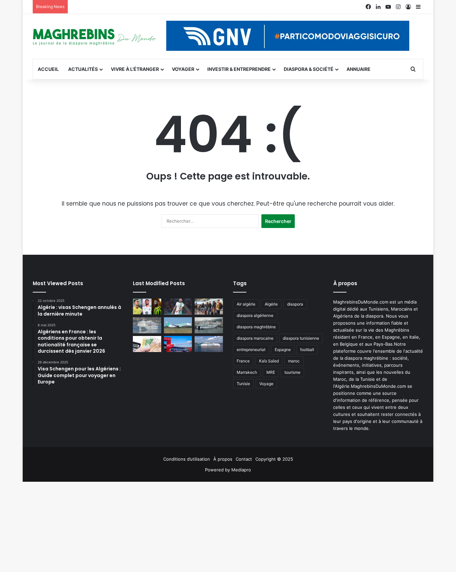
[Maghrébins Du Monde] (94, 36)
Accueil (48, 69)
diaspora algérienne (255, 315)
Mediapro (241, 469)
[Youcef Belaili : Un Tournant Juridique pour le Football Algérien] (178, 307)
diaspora (295, 304)
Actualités (83, 69)
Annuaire (359, 69)
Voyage (266, 383)
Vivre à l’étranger (135, 69)
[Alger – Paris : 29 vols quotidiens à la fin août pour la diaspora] (178, 344)
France (243, 360)
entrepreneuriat (251, 349)
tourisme (292, 372)
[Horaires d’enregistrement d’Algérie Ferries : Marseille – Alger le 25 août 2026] (209, 325)
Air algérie (246, 304)
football (307, 349)
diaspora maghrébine (256, 326)
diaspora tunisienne (301, 338)
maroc (294, 360)
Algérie (271, 304)
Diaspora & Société (308, 69)
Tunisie (243, 383)
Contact (244, 459)
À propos (222, 459)
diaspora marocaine (255, 338)
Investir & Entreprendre (239, 69)
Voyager (183, 69)
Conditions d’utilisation (186, 459)
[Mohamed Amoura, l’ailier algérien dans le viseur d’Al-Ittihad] (147, 307)
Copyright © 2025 (274, 459)
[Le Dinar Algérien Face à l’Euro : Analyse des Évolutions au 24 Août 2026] (147, 344)
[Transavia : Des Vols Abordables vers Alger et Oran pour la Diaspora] (178, 325)
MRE (270, 372)
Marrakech (247, 372)
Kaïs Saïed (269, 360)
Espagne (283, 349)
